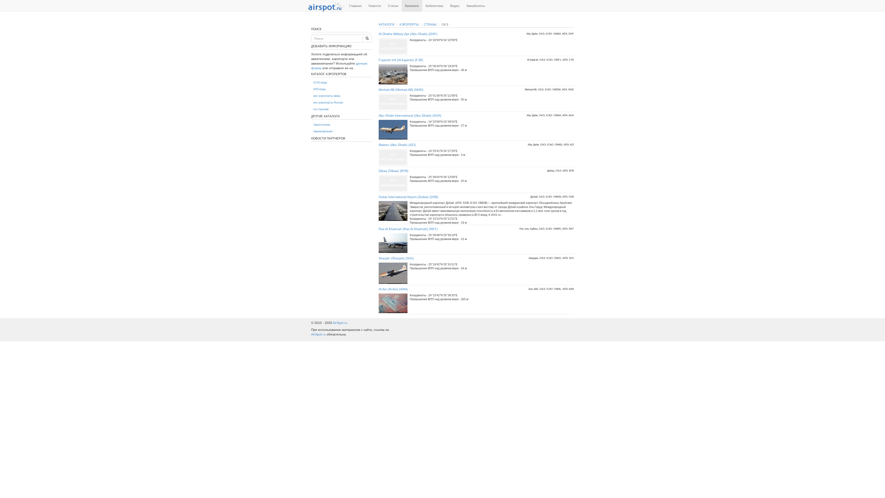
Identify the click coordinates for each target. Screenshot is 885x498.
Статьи (393, 6)
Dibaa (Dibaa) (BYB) (393, 171)
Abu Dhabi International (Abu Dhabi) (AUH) (410, 115)
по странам (320, 109)
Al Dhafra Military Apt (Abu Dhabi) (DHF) (408, 34)
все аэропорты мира (326, 96)
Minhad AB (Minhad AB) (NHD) (401, 90)
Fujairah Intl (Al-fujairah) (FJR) (401, 60)
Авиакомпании (323, 131)
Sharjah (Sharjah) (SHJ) (396, 258)
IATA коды (319, 89)
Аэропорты (409, 24)
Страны (430, 24)
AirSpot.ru (340, 323)
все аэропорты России (328, 102)
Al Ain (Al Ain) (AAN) (393, 289)
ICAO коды (320, 82)
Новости (375, 6)
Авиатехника (321, 124)
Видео (455, 6)
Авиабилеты (475, 6)
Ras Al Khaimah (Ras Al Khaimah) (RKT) (408, 229)
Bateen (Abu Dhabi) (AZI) (397, 145)
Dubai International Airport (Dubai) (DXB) (408, 197)
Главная (355, 6)
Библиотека (434, 6)
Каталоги (412, 6)
